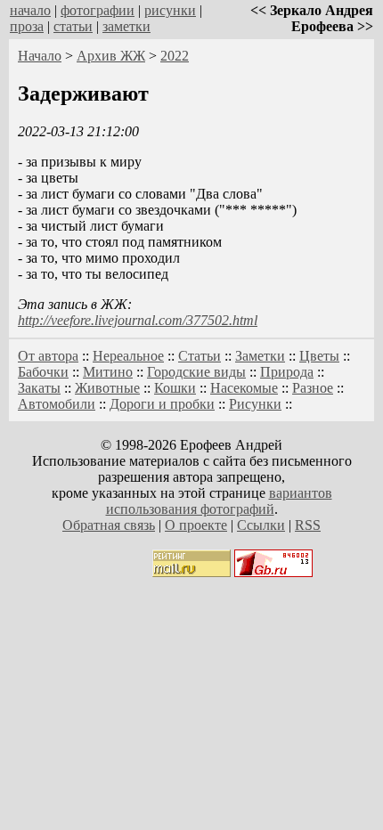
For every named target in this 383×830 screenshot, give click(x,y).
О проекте (196, 525)
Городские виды (196, 371)
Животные (107, 387)
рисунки (170, 10)
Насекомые (244, 387)
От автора (48, 355)
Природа (287, 371)
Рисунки (255, 403)
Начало (39, 55)
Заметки (260, 355)
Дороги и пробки (162, 403)
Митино (108, 371)
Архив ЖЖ (111, 55)
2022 (174, 55)
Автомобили (56, 403)
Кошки (175, 387)
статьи (73, 26)
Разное (312, 387)
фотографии (97, 10)
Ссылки (261, 525)
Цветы (319, 355)
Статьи (199, 355)
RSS (308, 525)
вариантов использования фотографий (219, 501)
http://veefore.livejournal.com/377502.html (137, 320)
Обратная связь (108, 525)
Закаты (39, 387)
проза (27, 26)
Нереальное (128, 355)
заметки (126, 26)
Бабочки (43, 371)
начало (30, 10)
